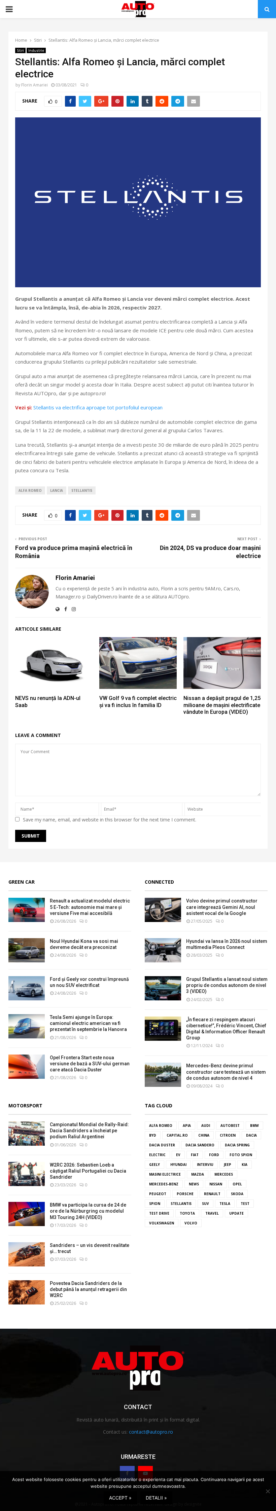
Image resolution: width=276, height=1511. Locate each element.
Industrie (36, 50)
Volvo (190, 1223)
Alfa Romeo (30, 490)
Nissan (215, 1184)
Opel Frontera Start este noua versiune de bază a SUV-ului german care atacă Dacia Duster (90, 1063)
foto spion (241, 1154)
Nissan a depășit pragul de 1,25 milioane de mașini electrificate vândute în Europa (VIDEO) (222, 705)
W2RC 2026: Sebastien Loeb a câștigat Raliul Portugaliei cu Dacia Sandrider (88, 1171)
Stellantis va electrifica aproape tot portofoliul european (98, 407)
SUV (205, 1203)
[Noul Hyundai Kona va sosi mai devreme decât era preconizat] (26, 950)
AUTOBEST (230, 1125)
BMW (254, 1125)
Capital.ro (177, 1135)
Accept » (120, 1498)
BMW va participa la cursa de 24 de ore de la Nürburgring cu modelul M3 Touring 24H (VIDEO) (88, 1211)
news (194, 1184)
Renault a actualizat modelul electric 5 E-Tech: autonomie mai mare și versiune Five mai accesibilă (90, 907)
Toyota (187, 1213)
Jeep (227, 1164)
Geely (154, 1164)
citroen (228, 1135)
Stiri (20, 50)
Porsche (185, 1193)
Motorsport (25, 1105)
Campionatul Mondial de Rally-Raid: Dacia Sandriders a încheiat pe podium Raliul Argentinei (89, 1130)
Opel (237, 1184)
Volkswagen (161, 1223)
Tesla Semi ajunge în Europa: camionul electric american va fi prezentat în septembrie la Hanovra (88, 1023)
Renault (212, 1193)
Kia (244, 1164)
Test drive (159, 1213)
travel (212, 1213)
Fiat (195, 1154)
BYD (152, 1135)
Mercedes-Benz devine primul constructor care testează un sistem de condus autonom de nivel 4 (226, 1071)
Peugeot (157, 1193)
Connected (159, 882)
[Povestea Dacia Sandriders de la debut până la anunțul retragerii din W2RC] (26, 1292)
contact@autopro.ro (151, 1432)
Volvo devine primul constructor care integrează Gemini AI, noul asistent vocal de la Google (221, 907)
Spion (154, 1203)
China (203, 1135)
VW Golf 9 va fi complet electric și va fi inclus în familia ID (138, 701)
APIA (187, 1125)
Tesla (224, 1203)
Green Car (21, 882)
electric (157, 1154)
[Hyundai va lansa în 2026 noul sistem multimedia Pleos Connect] (163, 950)
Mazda (197, 1174)
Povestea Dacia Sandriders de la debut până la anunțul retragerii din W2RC (88, 1289)
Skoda (237, 1193)
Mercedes (223, 1174)
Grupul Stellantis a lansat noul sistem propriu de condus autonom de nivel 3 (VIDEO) (227, 985)
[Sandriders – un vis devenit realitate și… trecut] (26, 1254)
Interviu (205, 1164)
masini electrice (165, 1174)
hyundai (178, 1164)
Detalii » (156, 1498)
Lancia (56, 490)
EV (178, 1154)
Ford (214, 1154)
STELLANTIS (81, 490)
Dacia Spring (237, 1145)
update (236, 1213)
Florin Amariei (34, 85)
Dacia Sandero (199, 1145)
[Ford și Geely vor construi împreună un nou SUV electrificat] (26, 988)
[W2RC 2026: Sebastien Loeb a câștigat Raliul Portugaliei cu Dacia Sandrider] (26, 1174)
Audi (205, 1125)
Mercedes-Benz (163, 1184)
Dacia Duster (162, 1145)
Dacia (251, 1135)
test (245, 1203)
